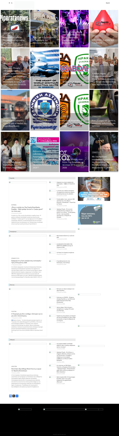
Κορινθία (65, 27)
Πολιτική (95, 69)
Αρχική (108, 3)
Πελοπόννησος (8, 33)
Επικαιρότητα (37, 33)
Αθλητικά (36, 74)
